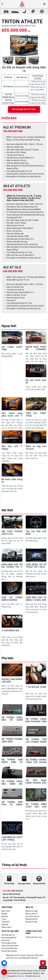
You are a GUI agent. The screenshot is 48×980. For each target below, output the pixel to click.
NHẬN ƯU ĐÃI (24, 70)
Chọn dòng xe (10, 32)
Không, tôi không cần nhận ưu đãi (24, 75)
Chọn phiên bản (10, 43)
